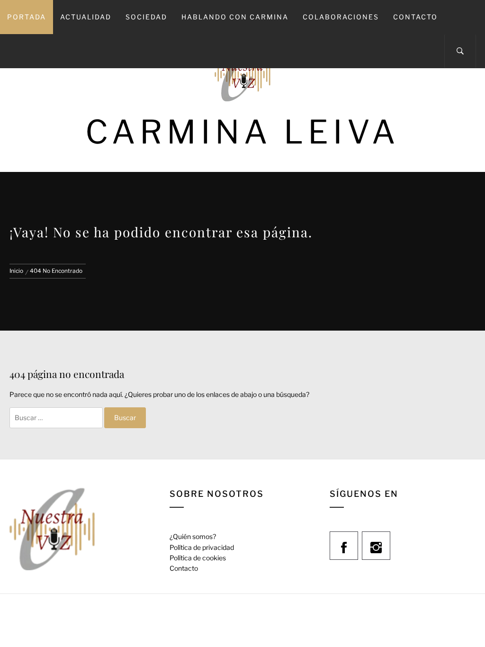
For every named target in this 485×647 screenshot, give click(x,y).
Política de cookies (198, 558)
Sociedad (146, 17)
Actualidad (85, 17)
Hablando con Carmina (234, 17)
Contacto (415, 17)
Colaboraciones (341, 17)
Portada (26, 17)
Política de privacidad (202, 547)
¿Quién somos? (193, 536)
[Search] (460, 51)
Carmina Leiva (242, 132)
